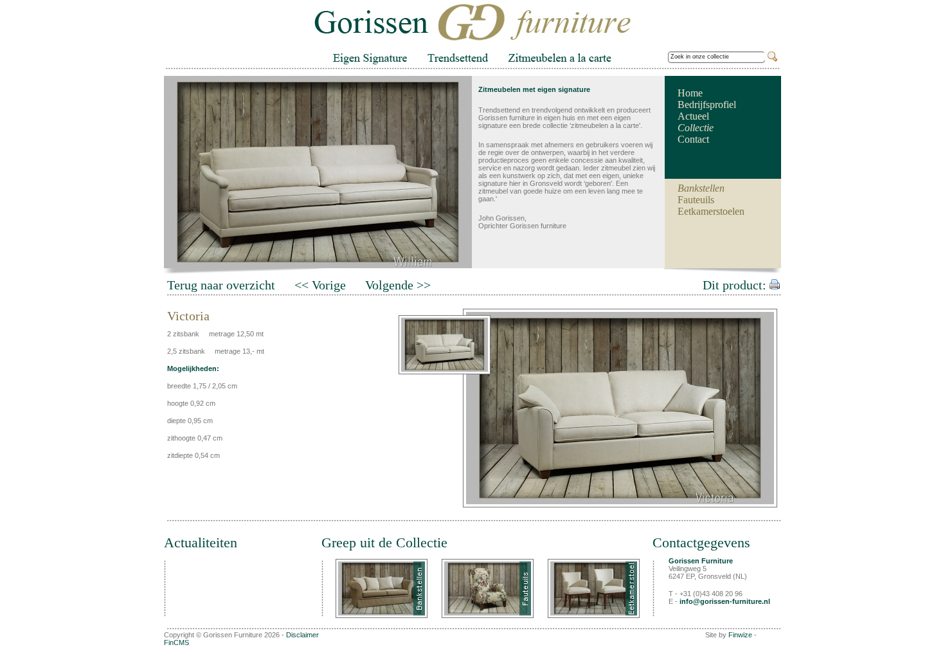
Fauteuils (696, 199)
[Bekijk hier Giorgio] (382, 588)
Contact (693, 139)
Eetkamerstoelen (711, 211)
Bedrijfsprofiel (707, 104)
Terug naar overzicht (221, 285)
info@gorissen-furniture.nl (725, 601)
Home (690, 92)
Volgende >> (398, 285)
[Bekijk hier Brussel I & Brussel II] (594, 588)
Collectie (696, 127)
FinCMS (176, 642)
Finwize (740, 635)
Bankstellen (701, 188)
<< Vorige (320, 285)
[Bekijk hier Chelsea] (488, 588)
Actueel (693, 116)
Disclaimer (302, 635)
